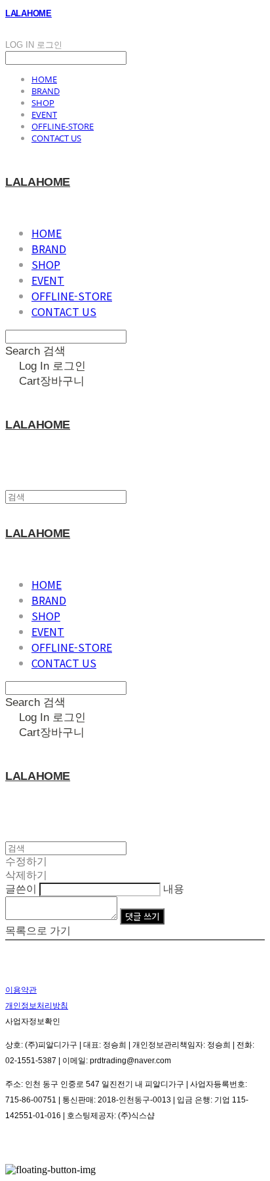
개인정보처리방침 (36, 1005)
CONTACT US (56, 138)
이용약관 (21, 990)
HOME (44, 79)
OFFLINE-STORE (62, 126)
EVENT (44, 114)
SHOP (42, 103)
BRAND (45, 91)
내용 (173, 888)
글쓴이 (21, 888)
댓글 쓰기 (142, 916)
